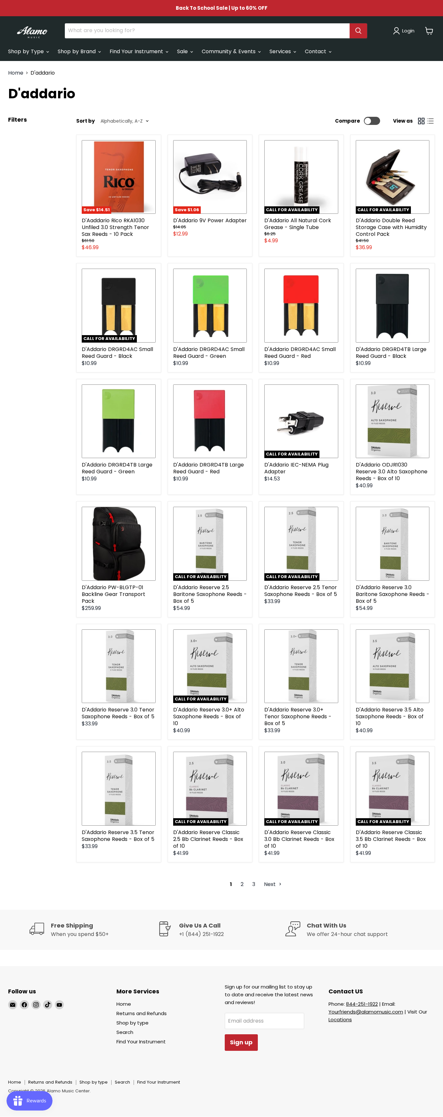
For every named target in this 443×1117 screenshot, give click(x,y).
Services (281, 51)
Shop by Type (26, 51)
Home (15, 73)
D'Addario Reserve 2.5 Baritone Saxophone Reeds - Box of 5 (210, 594)
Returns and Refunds (141, 1013)
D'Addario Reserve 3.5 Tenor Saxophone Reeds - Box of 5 (118, 836)
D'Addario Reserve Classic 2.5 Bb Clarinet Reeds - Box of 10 (208, 839)
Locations (340, 1019)
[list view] (430, 121)
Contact (316, 51)
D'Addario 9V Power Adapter (210, 220)
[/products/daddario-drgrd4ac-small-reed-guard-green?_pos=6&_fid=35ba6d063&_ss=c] (210, 306)
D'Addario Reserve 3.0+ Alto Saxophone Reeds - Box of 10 (208, 716)
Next (270, 884)
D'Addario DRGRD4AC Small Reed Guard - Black (117, 353)
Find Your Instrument (137, 51)
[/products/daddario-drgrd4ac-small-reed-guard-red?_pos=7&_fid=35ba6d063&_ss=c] (301, 306)
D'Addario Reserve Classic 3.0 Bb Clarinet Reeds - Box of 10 (299, 839)
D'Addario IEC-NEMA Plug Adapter (296, 468)
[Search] (358, 30)
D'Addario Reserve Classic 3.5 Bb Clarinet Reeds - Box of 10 (391, 839)
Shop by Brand (77, 51)
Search (124, 1032)
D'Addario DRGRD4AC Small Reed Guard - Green (209, 353)
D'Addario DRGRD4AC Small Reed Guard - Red (300, 353)
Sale (183, 51)
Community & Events (229, 51)
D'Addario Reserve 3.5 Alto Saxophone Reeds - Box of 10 (390, 716)
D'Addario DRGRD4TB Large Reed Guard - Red (208, 468)
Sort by (85, 121)
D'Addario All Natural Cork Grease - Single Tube (297, 224)
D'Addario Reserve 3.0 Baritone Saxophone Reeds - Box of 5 (392, 594)
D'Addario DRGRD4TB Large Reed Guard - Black (391, 353)
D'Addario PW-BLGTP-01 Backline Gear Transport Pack (113, 594)
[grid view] (421, 121)
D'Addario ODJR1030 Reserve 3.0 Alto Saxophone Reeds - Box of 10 (391, 471)
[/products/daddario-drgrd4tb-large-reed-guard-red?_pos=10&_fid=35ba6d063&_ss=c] (210, 421)
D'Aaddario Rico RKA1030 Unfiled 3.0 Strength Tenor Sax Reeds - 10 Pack (115, 227)
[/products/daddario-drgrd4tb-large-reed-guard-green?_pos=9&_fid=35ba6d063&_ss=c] (119, 421)
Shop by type (132, 1022)
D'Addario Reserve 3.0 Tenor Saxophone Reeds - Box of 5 (118, 713)
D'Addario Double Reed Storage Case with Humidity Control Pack (391, 227)
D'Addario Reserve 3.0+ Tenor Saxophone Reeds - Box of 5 (297, 716)
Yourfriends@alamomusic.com (366, 1011)
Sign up (241, 1042)
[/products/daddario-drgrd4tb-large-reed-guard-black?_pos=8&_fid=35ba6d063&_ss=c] (393, 306)
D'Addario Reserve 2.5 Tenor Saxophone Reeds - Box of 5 (300, 591)
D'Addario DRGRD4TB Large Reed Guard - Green (117, 468)
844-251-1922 (362, 1004)
